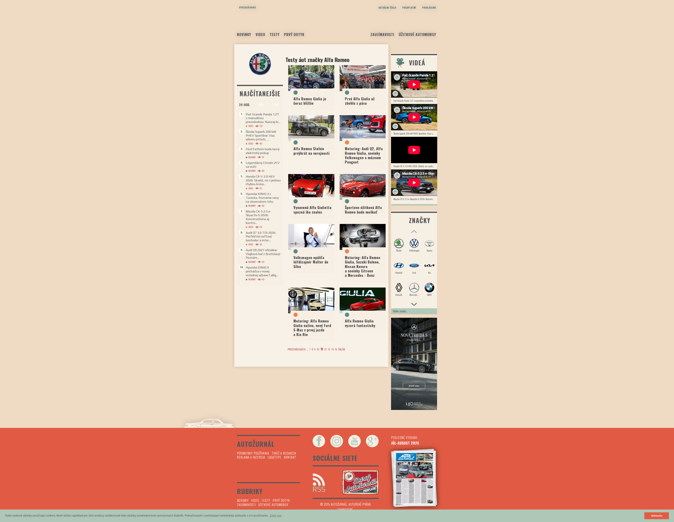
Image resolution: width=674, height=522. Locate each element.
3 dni (260, 104)
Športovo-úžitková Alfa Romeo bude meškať (363, 209)
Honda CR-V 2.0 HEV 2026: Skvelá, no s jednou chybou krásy (415, 166)
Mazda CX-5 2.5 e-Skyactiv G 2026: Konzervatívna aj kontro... (258, 217)
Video (260, 34)
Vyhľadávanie (247, 7)
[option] (414, 269)
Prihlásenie (429, 7)
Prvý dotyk (294, 34)
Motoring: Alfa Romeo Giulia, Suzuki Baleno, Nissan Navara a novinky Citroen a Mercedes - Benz (362, 266)
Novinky (244, 34)
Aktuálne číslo (387, 7)
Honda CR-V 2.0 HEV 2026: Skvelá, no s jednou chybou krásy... (263, 180)
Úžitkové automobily (417, 34)
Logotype (274, 457)
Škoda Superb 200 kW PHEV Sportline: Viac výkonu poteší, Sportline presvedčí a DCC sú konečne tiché (415, 133)
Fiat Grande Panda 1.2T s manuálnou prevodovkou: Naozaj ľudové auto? (415, 100)
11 (322, 349)
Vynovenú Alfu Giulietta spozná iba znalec (312, 209)
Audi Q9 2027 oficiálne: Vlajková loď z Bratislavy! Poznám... (263, 253)
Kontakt (290, 457)
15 (336, 349)
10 (318, 349)
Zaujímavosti (382, 34)
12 (325, 349)
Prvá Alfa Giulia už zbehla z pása (360, 101)
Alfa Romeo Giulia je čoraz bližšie (309, 101)
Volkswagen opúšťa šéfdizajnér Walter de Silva (310, 262)
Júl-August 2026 (405, 443)
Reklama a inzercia (251, 457)
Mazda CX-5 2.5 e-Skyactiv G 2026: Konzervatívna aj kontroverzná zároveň (415, 199)
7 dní (275, 104)
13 (329, 349)
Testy (275, 34)
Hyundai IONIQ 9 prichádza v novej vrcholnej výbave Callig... (262, 271)
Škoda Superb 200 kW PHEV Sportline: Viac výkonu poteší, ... (261, 135)
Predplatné (409, 7)
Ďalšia (341, 349)
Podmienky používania (253, 453)
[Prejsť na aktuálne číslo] (414, 478)
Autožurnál (337, 26)
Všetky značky (399, 311)
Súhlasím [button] (656, 515)
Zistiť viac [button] (276, 515)
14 (332, 349)
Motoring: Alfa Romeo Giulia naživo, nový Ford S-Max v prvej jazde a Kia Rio (312, 327)
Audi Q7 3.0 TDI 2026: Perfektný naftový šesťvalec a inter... (261, 236)
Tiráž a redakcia (284, 453)
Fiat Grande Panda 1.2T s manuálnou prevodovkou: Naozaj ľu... (263, 118)
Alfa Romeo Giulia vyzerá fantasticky (360, 323)
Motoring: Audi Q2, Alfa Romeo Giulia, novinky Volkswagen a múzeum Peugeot (364, 155)
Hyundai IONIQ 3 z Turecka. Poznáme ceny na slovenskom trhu (262, 197)
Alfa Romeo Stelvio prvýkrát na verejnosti (311, 151)
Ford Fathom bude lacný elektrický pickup (262, 151)
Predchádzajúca (296, 349)
